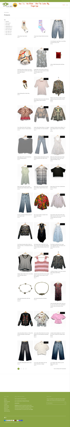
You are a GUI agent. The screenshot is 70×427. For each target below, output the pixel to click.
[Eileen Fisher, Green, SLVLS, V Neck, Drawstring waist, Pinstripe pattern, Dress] (25, 174)
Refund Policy (6, 407)
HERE (32, 409)
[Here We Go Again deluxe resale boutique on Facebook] (4, 417)
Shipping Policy (6, 409)
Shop (23, 4)
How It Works (29, 4)
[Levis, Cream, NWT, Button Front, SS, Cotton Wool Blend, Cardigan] (41, 350)
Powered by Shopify (16, 422)
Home (20, 4)
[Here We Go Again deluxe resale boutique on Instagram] (5, 417)
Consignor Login (34, 6)
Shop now (35, 384)
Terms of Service (7, 411)
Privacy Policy (6, 405)
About (36, 4)
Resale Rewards (7, 401)
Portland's (16, 405)
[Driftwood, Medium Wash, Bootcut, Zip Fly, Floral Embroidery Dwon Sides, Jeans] (41, 145)
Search (64, 4)
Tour (40, 4)
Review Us (6, 408)
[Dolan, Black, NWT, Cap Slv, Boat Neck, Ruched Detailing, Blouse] (25, 145)
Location (44, 4)
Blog (48, 4)
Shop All (5, 400)
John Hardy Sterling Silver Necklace (40, 298)
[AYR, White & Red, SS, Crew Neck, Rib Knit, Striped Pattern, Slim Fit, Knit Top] (41, 87)
